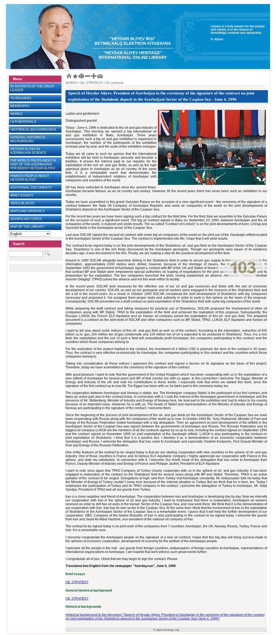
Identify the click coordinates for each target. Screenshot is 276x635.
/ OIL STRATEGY (90, 83)
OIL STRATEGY (76, 582)
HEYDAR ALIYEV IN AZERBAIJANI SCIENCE (28, 151)
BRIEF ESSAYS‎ (21, 195)
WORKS (16, 114)
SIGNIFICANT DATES (26, 219)
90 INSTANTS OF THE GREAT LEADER (32, 88)
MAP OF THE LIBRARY (27, 227)
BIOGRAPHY (19, 106)
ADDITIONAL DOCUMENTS (30, 187)
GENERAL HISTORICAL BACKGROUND (28, 139)
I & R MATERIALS (23, 122)
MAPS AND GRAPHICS (27, 211)
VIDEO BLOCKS (22, 203)
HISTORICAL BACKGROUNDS (33, 129)
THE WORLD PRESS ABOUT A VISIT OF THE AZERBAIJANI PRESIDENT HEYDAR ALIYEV (33, 164)
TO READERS (20, 98)
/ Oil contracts (113, 83)
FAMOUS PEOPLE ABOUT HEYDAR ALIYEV (29, 178)
